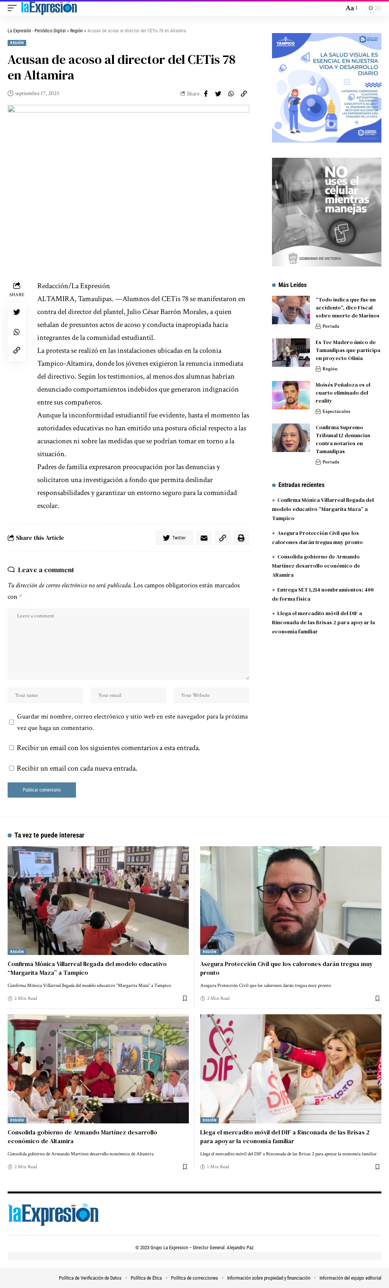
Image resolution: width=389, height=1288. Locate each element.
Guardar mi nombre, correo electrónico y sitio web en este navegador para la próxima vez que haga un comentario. (132, 722)
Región (17, 43)
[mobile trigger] (14, 8)
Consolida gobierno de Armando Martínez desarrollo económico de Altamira (316, 566)
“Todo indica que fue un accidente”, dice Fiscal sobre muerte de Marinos (348, 307)
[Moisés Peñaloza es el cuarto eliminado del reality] (291, 395)
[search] (336, 8)
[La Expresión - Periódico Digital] (49, 8)
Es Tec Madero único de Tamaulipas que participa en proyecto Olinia (348, 350)
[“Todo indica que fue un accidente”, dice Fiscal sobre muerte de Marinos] (291, 310)
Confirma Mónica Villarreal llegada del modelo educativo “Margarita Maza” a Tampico (323, 509)
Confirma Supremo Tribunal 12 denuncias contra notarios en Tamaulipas (343, 439)
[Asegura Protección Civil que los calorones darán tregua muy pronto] (290, 900)
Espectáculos (336, 411)
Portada (331, 326)
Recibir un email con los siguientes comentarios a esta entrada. (109, 748)
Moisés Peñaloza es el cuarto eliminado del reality (343, 392)
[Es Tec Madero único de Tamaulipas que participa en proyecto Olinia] (291, 352)
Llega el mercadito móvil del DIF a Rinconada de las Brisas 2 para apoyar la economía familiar (323, 622)
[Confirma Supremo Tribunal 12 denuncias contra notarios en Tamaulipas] (291, 438)
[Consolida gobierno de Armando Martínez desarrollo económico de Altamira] (98, 1068)
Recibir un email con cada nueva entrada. (77, 768)
